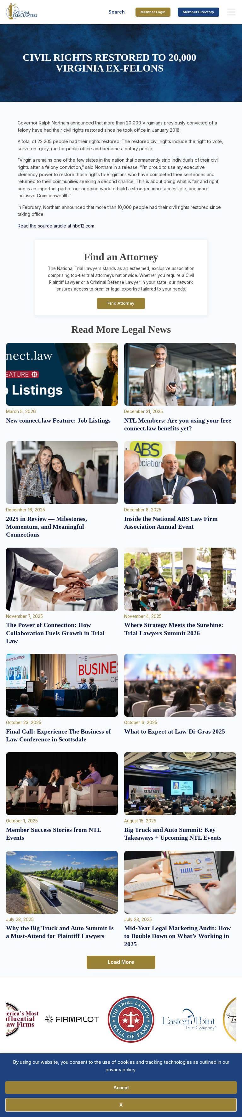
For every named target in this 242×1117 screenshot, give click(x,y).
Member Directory (198, 12)
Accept (121, 1087)
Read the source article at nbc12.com (56, 225)
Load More (121, 962)
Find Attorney (121, 303)
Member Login (153, 12)
